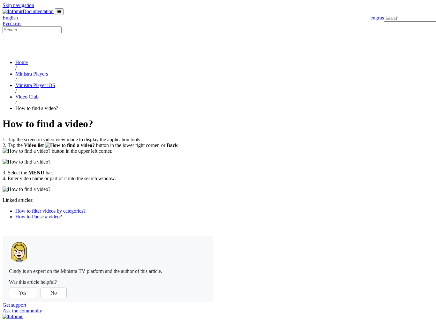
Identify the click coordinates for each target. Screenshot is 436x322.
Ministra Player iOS (35, 85)
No (53, 293)
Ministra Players (31, 74)
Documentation (38, 11)
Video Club (27, 96)
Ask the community (22, 310)
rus (381, 17)
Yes (23, 293)
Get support (14, 305)
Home (21, 62)
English (10, 17)
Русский (12, 23)
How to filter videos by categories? (50, 211)
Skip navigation (18, 5)
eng (374, 17)
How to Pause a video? (38, 216)
